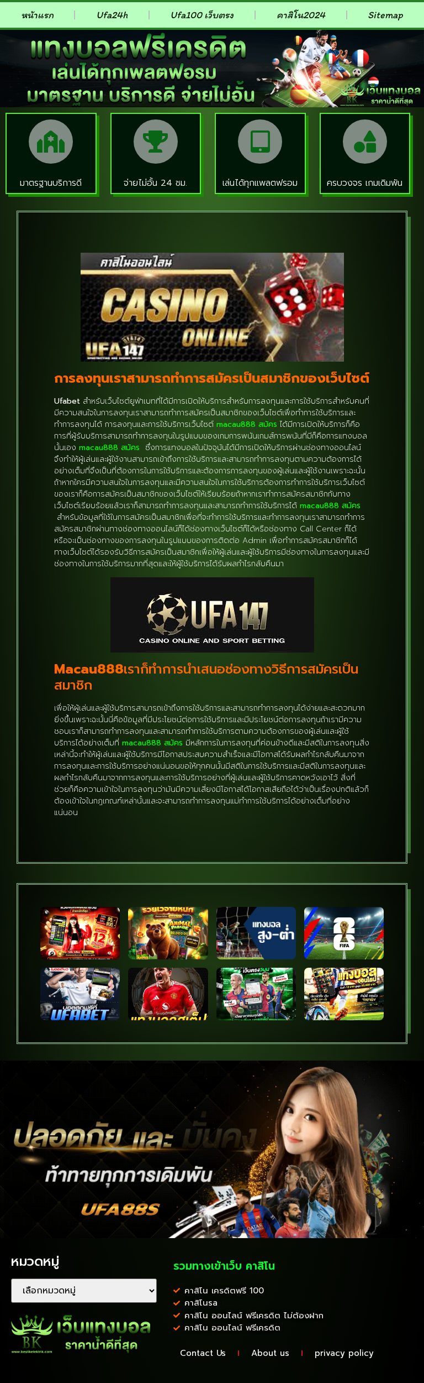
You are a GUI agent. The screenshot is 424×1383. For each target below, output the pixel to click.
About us (270, 1353)
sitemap (385, 15)
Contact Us (203, 1353)
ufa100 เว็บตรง (202, 15)
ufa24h (112, 15)
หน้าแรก (37, 15)
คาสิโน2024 (301, 15)
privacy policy (344, 1353)
